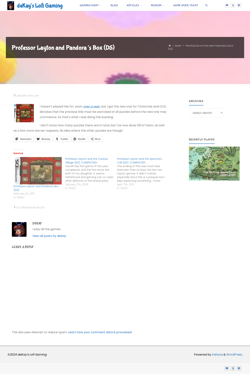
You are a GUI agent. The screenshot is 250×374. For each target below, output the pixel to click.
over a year (91, 106)
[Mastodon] (239, 5)
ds (17, 207)
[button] (214, 163)
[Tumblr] (233, 5)
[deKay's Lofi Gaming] (10, 5)
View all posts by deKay (49, 236)
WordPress (234, 354)
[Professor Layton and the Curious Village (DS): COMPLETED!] (91, 173)
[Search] (206, 5)
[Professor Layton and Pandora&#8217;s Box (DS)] (38, 171)
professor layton (33, 207)
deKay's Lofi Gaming (40, 5)
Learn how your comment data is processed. (100, 332)
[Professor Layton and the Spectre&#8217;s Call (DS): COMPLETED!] (143, 173)
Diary (178, 46)
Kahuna (217, 354)
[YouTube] (227, 5)
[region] (214, 163)
